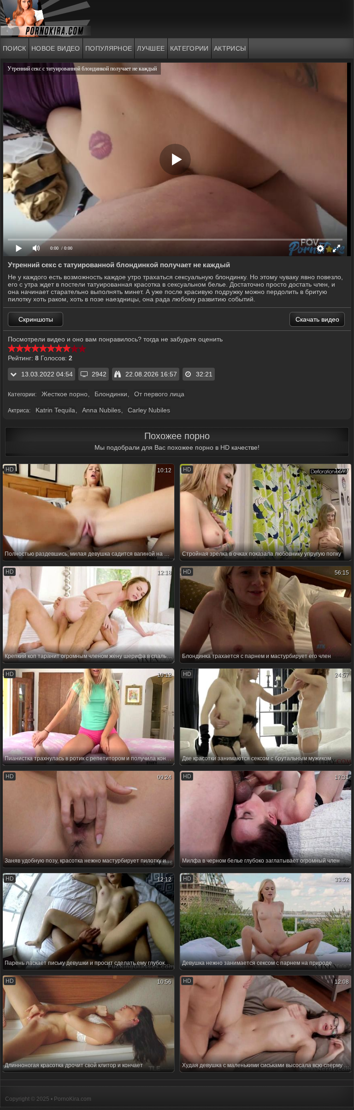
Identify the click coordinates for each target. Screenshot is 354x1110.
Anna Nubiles (101, 410)
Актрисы (230, 48)
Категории (189, 48)
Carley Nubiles (149, 410)
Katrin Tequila (55, 410)
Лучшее (151, 48)
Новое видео (55, 48)
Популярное (108, 48)
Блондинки (110, 394)
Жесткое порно (64, 394)
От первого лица (159, 394)
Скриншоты (35, 319)
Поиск (14, 48)
